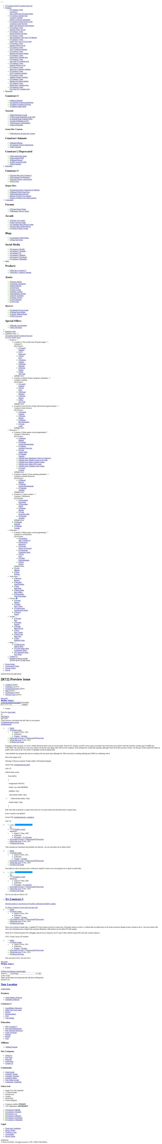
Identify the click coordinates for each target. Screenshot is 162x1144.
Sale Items (18, 327)
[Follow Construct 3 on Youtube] (18, 251)
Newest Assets (23, 310)
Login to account (22, 658)
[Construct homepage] (18, 6)
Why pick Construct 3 (24, 175)
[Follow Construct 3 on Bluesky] (18, 255)
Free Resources (24, 177)
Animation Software (12, 1000)
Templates (20, 296)
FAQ (17, 181)
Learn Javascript (11, 1032)
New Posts (19, 240)
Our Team (8, 1057)
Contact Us (14, 656)
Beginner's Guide (21, 115)
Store (7, 261)
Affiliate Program (11, 1047)
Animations (21, 284)
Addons (19, 282)
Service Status (10, 1136)
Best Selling (21, 312)
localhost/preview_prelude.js (24, 817)
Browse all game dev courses (24, 133)
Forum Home (21, 209)
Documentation (10, 1014)
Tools (17, 302)
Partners (8, 1034)
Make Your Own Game (13, 1010)
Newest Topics (23, 211)
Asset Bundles (22, 325)
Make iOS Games (35, 464)
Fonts (17, 288)
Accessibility (9, 1134)
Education (8, 166)
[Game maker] (18, 336)
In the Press (9, 1061)
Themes (19, 298)
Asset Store (14, 576)
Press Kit (8, 1059)
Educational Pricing (21, 194)
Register (8, 331)
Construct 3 (30, 342)
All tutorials (18, 125)
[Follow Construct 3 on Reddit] (17, 249)
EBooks (18, 286)
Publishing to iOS (22, 121)
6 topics (17, 736)
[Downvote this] (34, 738)
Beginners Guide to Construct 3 (40, 458)
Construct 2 (24, 494)
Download (23, 156)
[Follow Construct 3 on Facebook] (18, 257)
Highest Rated (22, 314)
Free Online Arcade (12, 1080)
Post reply (4, 698)
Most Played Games (26, 224)
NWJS (21, 158)
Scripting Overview (24, 104)
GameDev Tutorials (12, 1076)
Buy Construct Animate (22, 272)
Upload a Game (22, 228)
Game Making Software (13, 998)
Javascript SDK (20, 162)
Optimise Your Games (36, 466)
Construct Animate (31, 378)
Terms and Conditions (13, 1128)
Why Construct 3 (11, 1027)
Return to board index (18, 971)
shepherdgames (6, 724)
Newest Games (20, 222)
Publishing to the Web (27, 117)
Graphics (19, 292)
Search (7, 670)
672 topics (17, 837)
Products (8, 8)
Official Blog (24, 238)
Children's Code (11, 1132)
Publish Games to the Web (38, 460)
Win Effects (5, 716)
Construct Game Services (35, 406)
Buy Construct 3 (20, 270)
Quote (21, 742)
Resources (8, 91)
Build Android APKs (24, 119)
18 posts (24, 736)
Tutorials (17, 147)
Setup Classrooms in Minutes (29, 190)
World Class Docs (23, 192)
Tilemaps (18, 300)
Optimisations (25, 123)
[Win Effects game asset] (2, 714)
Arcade (12, 616)
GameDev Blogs (11, 1078)
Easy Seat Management (13, 1029)
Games (18, 290)
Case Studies (9, 1018)
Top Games (21, 220)
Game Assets (9, 1072)
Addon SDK (21, 106)
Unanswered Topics (12, 666)
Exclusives (18, 316)
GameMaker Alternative (13, 1008)
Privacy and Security (24, 179)
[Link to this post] (15, 740)
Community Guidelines (13, 1082)
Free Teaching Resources (14, 1030)
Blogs (12, 642)
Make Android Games (37, 462)
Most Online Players (23, 226)
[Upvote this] (17, 738)
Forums (12, 598)
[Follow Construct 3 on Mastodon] (18, 259)
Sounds (23, 294)
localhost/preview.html (22, 765)
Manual (19, 100)
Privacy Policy (10, 1130)
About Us (8, 1055)
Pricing (7, 1012)
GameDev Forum (11, 1074)
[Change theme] (20, 660)
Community (9, 200)
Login (13, 331)
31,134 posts (27, 837)
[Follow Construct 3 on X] (15, 253)
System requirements (25, 102)
